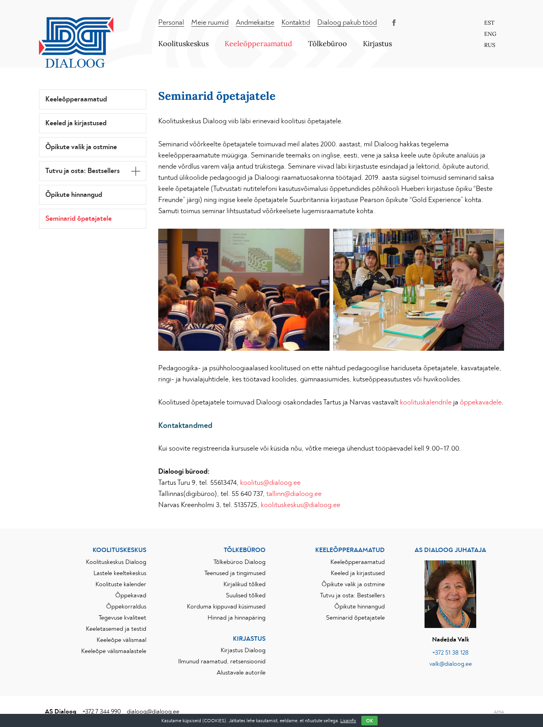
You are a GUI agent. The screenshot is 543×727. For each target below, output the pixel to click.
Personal (171, 22)
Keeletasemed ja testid (116, 629)
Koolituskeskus (183, 43)
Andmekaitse (255, 22)
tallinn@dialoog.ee (294, 494)
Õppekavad (130, 595)
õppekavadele (481, 402)
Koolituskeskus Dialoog (116, 562)
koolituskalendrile (426, 402)
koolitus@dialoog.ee (270, 482)
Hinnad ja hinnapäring (237, 617)
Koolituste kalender (120, 584)
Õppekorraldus (126, 606)
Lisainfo (348, 720)
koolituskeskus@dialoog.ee (300, 505)
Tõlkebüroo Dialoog (239, 562)
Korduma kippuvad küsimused (226, 606)
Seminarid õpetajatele (78, 218)
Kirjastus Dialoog (243, 650)
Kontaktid (295, 22)
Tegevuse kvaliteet (122, 617)
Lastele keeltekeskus (119, 573)
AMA (499, 712)
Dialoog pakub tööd (347, 22)
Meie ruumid (210, 22)
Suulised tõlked (246, 595)
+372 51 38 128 (450, 652)
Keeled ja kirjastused (76, 123)
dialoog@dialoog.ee (153, 711)
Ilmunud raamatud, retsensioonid (222, 661)
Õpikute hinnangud (73, 194)
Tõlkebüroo (327, 43)
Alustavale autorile (241, 672)
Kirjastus (377, 43)
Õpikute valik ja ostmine (81, 147)
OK (369, 720)
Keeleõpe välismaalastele (113, 651)
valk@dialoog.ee (450, 664)
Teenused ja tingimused (235, 573)
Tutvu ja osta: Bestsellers (82, 171)
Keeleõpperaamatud (258, 43)
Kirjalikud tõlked (244, 584)
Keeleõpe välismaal (121, 640)
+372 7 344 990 (101, 711)
